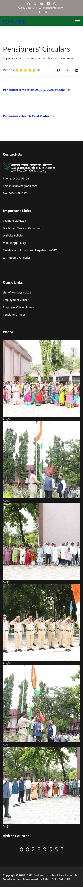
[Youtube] (41, 3)
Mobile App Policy (14, 243)
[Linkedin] (48, 3)
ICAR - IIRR (14, 21)
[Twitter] (35, 3)
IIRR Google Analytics (16, 257)
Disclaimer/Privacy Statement (22, 228)
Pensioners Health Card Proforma (29, 116)
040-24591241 (29, 7)
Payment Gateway (14, 220)
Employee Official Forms (18, 307)
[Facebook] (28, 3)
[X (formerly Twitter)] (67, 70)
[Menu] (77, 22)
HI (39, 12)
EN (45, 12)
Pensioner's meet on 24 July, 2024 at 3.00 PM (36, 90)
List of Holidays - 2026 (17, 292)
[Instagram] (54, 3)
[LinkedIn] (77, 70)
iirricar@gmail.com (52, 7)
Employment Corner (16, 300)
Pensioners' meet (14, 314)
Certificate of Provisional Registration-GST (30, 250)
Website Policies (13, 235)
